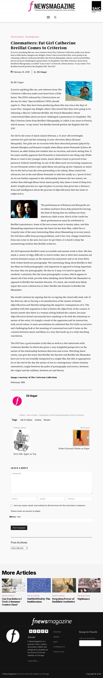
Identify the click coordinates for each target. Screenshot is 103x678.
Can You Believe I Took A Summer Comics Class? (11, 601)
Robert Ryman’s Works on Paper (74, 448)
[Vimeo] (46, 631)
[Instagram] (42, 631)
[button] (55, 17)
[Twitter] (38, 631)
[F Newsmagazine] (96, 7)
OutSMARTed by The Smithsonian (38, 600)
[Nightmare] (89, 585)
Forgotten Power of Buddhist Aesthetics (63, 600)
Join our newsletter (87, 638)
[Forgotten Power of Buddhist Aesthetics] (64, 585)
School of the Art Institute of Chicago (33, 674)
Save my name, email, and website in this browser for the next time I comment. (49, 505)
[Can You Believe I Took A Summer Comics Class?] (14, 585)
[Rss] (30, 631)
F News (22, 415)
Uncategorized (32, 37)
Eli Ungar (42, 72)
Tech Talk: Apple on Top (24, 454)
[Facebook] (34, 631)
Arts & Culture (17, 37)
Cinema (38, 420)
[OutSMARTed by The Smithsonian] (39, 585)
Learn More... (33, 661)
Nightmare (83, 598)
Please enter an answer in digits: (26, 511)
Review (47, 420)
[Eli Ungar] (17, 401)
